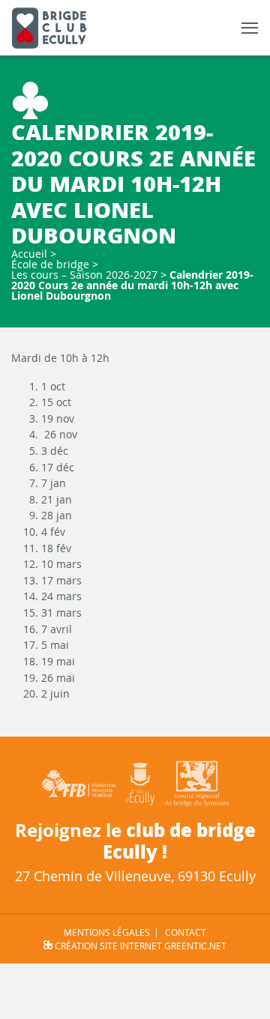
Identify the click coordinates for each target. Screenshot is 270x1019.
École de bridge (50, 264)
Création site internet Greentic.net (139, 946)
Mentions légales (107, 932)
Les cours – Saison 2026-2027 (84, 274)
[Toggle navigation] (250, 28)
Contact (185, 932)
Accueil (29, 254)
